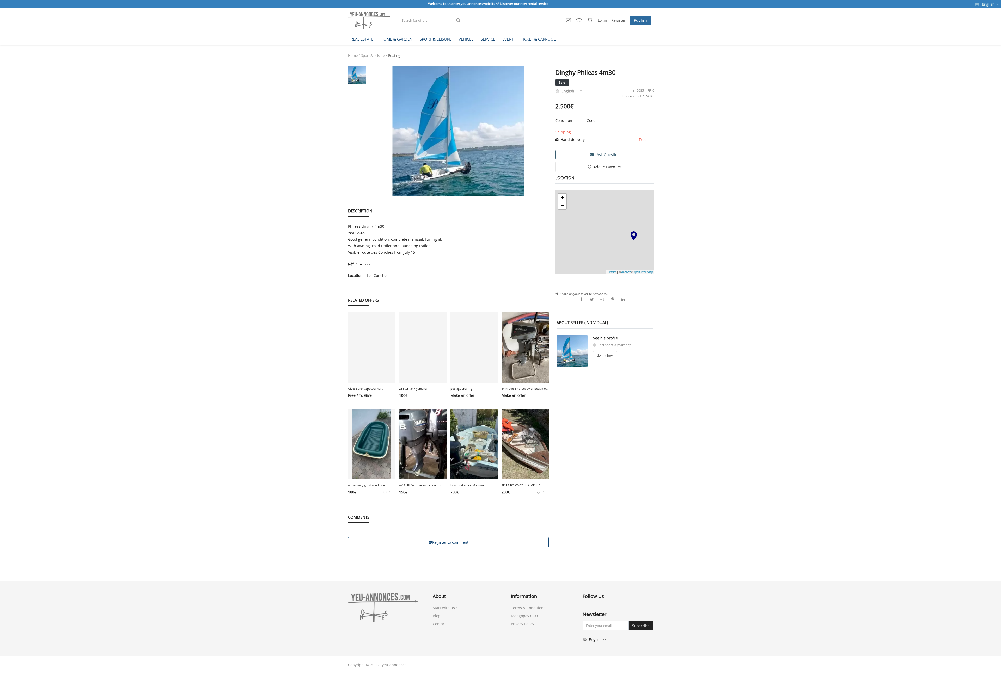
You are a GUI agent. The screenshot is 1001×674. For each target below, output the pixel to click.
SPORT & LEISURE (435, 39)
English (988, 4)
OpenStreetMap (643, 272)
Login (602, 20)
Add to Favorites (608, 166)
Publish (640, 20)
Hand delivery (571, 139)
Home (353, 55)
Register (618, 20)
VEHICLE (466, 39)
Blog (436, 615)
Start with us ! (445, 607)
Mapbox (626, 272)
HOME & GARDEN (396, 39)
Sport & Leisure (373, 55)
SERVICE (488, 39)
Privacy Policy (522, 623)
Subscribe (641, 625)
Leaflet (612, 272)
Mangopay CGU (524, 615)
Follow (607, 355)
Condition (563, 120)
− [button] (562, 205)
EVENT (508, 39)
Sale (562, 82)
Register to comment (450, 542)
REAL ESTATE (362, 39)
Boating (394, 55)
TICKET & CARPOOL (538, 39)
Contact (439, 623)
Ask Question (608, 154)
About (439, 596)
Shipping (563, 131)
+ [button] (562, 197)
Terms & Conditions (528, 607)
